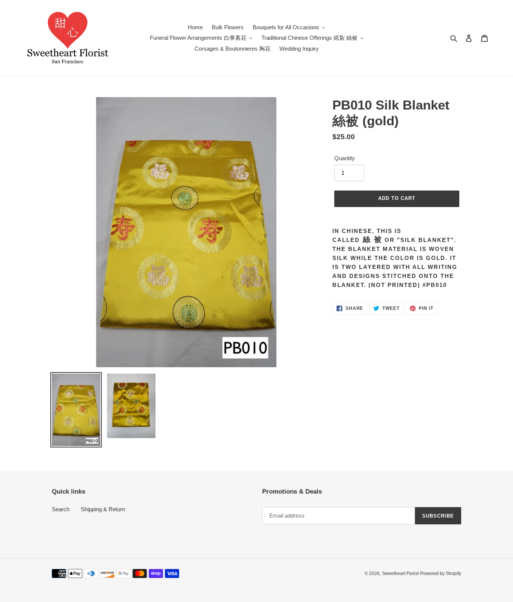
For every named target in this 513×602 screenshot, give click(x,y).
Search (60, 509)
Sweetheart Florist (400, 573)
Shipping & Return (103, 509)
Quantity (344, 158)
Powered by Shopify (440, 573)
